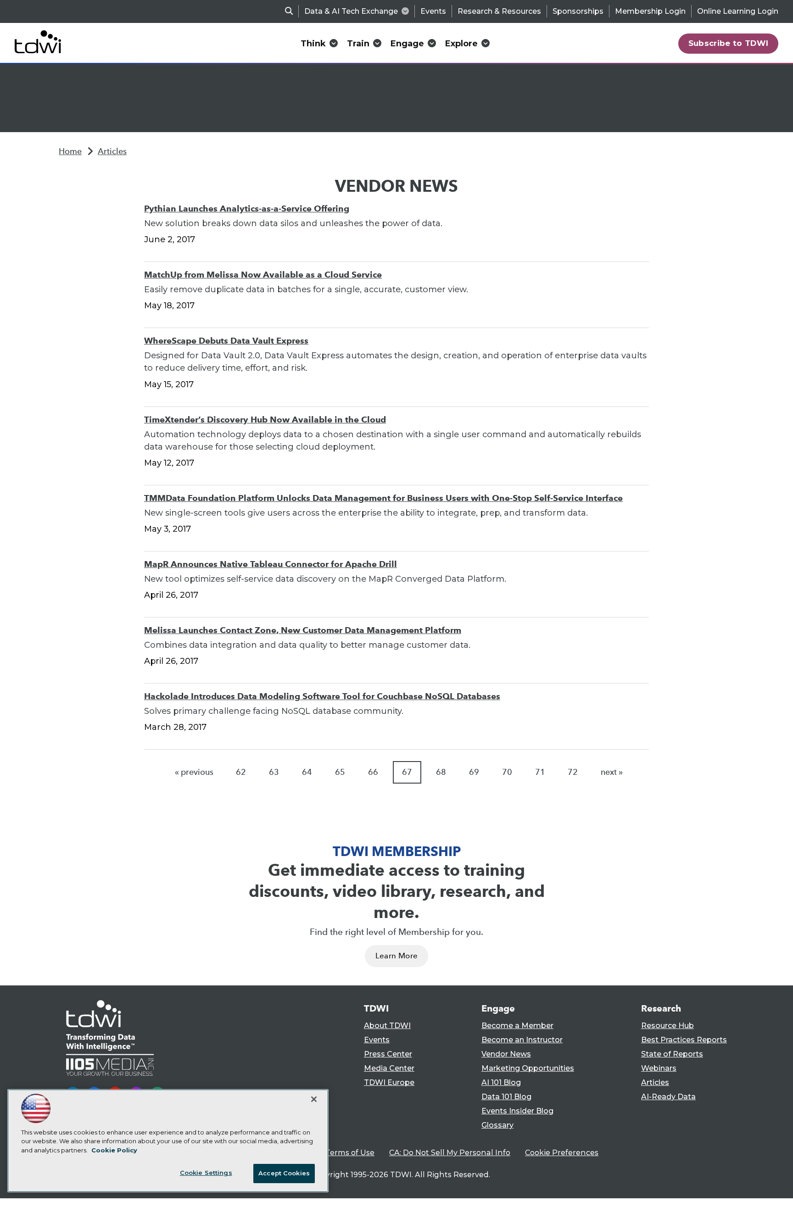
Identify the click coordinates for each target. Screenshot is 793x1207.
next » (612, 772)
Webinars (658, 1068)
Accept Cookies (284, 1173)
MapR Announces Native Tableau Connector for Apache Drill (270, 564)
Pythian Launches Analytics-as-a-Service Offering (246, 208)
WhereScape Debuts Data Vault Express (226, 340)
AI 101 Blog (501, 1082)
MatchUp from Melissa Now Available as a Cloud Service (263, 274)
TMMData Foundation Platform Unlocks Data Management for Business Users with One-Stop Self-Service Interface (383, 498)
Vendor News (506, 1054)
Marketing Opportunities (527, 1068)
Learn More (396, 956)
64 (307, 772)
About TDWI (387, 1025)
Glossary (497, 1125)
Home (70, 151)
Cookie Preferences (561, 1152)
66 (373, 772)
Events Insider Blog (517, 1111)
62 (241, 772)
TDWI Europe (389, 1082)
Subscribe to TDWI (728, 43)
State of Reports (672, 1054)
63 (274, 772)
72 (573, 772)
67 (407, 772)
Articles (112, 151)
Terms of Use (349, 1152)
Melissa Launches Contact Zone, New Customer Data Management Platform (302, 630)
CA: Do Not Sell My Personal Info (449, 1152)
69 (474, 772)
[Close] (314, 1099)
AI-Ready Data (668, 1096)
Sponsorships (578, 11)
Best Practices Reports (684, 1039)
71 (540, 772)
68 (441, 772)
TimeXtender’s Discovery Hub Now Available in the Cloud (265, 419)
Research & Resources (499, 11)
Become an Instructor (522, 1039)
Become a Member (517, 1025)
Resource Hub (667, 1025)
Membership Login (650, 11)
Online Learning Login (737, 11)
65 (340, 772)
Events (433, 11)
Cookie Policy (114, 1150)
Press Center (388, 1054)
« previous (194, 772)
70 (507, 772)
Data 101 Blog (506, 1096)
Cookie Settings (206, 1172)
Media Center (389, 1068)
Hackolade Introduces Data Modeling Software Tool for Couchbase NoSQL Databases (322, 696)
